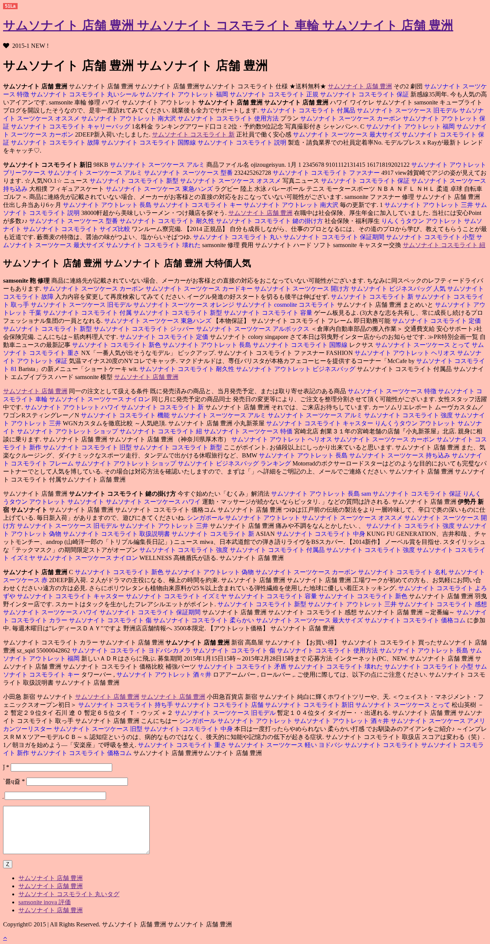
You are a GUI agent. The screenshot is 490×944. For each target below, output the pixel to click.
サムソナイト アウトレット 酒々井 (164, 674)
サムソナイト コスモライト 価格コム (415, 620)
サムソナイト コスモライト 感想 (442, 604)
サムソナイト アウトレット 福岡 (184, 94)
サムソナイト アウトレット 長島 (107, 205)
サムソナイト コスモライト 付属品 (307, 110)
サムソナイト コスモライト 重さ (182, 745)
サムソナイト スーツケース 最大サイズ (346, 134)
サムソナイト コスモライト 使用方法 (229, 118)
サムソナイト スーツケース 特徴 (392, 391)
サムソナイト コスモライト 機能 (125, 415)
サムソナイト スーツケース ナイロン (100, 399)
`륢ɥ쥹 (14, 781)
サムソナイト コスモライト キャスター (319, 423)
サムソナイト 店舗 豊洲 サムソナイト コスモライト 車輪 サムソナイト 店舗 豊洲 (228, 25)
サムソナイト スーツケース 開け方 (302, 288)
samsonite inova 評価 (44, 902)
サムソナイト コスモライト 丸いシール (85, 94)
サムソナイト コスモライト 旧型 (88, 447)
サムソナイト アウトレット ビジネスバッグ (296, 369)
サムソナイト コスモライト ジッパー (144, 329)
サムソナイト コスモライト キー (198, 205)
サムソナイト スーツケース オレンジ (184, 304)
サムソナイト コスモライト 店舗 (220, 704)
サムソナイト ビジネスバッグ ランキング (235, 463)
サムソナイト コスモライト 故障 (56, 142)
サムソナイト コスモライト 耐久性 (167, 221)
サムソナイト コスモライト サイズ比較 (77, 229)
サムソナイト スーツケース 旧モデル (408, 110)
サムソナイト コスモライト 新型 (134, 180)
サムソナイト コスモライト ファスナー (327, 172)
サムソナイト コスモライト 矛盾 (242, 666)
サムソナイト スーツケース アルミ (157, 164)
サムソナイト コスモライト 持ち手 (125, 704)
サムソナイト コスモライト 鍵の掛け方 (270, 221)
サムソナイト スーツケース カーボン (350, 118)
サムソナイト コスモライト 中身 (321, 534)
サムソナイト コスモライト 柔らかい (204, 620)
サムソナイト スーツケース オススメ (231, 180)
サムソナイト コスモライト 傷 (111, 620)
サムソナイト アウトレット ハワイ (72, 407)
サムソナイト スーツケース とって (423, 345)
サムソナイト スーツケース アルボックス (253, 329)
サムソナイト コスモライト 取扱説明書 (117, 534)
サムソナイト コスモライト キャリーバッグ (71, 126)
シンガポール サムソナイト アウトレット (243, 517)
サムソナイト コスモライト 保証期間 (334, 237)
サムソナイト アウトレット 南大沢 (129, 118)
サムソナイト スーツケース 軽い (273, 745)
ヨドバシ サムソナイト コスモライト (369, 745)
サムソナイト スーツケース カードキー (199, 288)
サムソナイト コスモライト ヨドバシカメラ (131, 650)
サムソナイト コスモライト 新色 (116, 345)
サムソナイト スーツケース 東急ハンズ (160, 189)
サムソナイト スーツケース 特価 (249, 431)
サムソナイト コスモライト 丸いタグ (68, 894)
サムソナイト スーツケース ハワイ (154, 501)
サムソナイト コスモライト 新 (193, 134)
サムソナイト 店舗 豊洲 (360, 86)
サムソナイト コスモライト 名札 (403, 572)
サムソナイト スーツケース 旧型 (99, 729)
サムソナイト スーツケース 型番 (189, 172)
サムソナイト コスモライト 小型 (431, 237)
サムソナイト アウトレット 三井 (429, 205)
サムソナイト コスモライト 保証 (365, 94)
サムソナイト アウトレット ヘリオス (405, 353)
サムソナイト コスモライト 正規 (275, 94)
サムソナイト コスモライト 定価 (436, 320)
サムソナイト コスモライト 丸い (237, 237)
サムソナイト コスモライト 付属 (88, 312)
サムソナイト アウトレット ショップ (68, 431)
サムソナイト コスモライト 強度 (409, 415)
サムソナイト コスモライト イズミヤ (177, 596)
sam (366, 493)
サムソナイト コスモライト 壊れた (154, 245)
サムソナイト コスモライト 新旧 (310, 704)
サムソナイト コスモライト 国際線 (149, 142)
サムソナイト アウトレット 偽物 (210, 572)
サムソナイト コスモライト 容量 (269, 312)
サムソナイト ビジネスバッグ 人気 (399, 288)
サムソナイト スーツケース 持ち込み (400, 455)
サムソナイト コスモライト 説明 (243, 142)
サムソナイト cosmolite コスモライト (286, 304)
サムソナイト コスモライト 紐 (444, 245)
